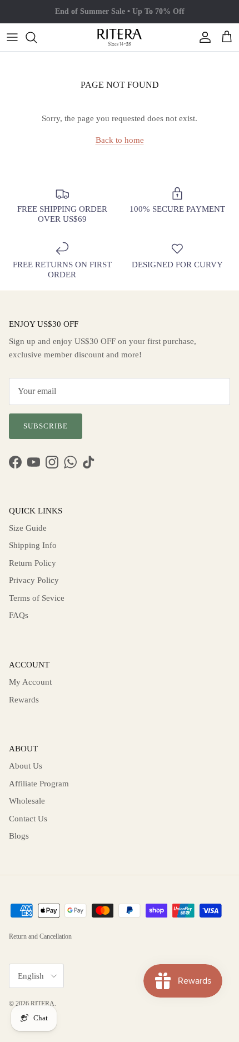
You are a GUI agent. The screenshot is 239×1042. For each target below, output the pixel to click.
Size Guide (28, 528)
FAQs (18, 615)
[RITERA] (119, 37)
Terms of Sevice (36, 598)
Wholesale (27, 800)
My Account (30, 681)
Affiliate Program (39, 783)
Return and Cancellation (40, 936)
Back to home (120, 140)
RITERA (42, 1004)
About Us (25, 765)
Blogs (19, 835)
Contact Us (28, 818)
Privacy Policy (34, 580)
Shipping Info (33, 545)
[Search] (36, 37)
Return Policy (32, 563)
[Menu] (12, 37)
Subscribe (45, 426)
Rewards (24, 699)
